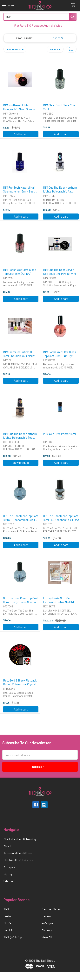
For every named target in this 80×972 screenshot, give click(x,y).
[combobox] (40, 17)
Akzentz (47, 930)
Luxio (7, 916)
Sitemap (9, 881)
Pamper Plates (51, 909)
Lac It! (7, 930)
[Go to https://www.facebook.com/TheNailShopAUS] (35, 804)
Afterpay (9, 867)
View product (20, 462)
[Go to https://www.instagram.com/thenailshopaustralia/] (44, 804)
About (7, 846)
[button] (8, 5)
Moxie (7, 923)
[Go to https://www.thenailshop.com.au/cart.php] (74, 5)
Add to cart (21, 134)
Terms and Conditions (17, 853)
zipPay (7, 874)
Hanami (46, 916)
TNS (6, 909)
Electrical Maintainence (18, 860)
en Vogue (47, 923)
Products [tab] (24, 38)
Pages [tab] (58, 38)
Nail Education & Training (19, 839)
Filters (55, 49)
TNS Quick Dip (12, 937)
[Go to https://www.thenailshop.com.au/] (40, 5)
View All (47, 937)
